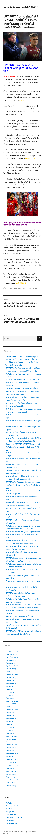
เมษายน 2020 (11, 774)
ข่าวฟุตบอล (10, 812)
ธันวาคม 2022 (11, 680)
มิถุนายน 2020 (11, 768)
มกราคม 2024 (11, 660)
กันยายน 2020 (11, 759)
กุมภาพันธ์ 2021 (11, 745)
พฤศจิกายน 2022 (12, 683)
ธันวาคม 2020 (11, 751)
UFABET (9, 803)
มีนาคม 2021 (10, 742)
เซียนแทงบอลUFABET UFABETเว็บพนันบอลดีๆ (23, 444)
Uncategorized (12, 806)
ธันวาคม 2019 (11, 786)
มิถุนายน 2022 (11, 698)
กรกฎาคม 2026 (12, 651)
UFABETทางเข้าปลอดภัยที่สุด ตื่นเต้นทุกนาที (22, 616)
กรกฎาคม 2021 (11, 730)
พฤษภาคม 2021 (12, 736)
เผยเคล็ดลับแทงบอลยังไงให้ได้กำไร (21, 7)
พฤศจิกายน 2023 (12, 666)
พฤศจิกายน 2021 (12, 718)
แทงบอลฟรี (10, 820)
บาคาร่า (22, 100)
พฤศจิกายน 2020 (12, 754)
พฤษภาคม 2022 (12, 701)
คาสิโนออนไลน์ (11, 815)
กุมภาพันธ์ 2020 (12, 780)
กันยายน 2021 (11, 724)
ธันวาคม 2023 (11, 663)
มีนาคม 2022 (11, 707)
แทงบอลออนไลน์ (32, 288)
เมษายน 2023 (11, 669)
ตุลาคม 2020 (10, 756)
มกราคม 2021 (11, 748)
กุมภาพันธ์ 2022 (12, 710)
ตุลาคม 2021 (10, 721)
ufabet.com (30, 159)
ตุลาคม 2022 (10, 686)
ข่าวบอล (9, 809)
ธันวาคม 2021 (11, 716)
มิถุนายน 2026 (11, 654)
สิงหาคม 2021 (11, 727)
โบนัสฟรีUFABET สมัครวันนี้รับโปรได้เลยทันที (22, 380)
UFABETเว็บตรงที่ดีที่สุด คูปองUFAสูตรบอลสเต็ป (23, 532)
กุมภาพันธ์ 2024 (12, 657)
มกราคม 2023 (11, 678)
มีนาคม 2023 (11, 672)
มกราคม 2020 (11, 783)
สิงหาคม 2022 (11, 692)
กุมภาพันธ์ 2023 (12, 675)
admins (9, 288)
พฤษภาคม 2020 (12, 771)
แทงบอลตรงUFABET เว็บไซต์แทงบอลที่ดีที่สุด (22, 388)
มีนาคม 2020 (11, 777)
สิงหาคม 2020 (11, 762)
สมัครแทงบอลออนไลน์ (14, 817)
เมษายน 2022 (11, 704)
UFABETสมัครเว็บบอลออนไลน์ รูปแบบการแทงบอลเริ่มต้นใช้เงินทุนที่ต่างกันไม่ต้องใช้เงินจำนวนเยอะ (23, 485)
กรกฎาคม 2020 (12, 765)
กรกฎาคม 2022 (12, 695)
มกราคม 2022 (11, 713)
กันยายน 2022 (11, 689)
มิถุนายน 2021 (11, 733)
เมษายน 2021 (11, 739)
